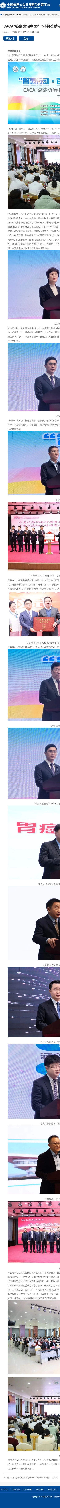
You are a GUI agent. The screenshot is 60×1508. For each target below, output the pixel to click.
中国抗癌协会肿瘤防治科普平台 (16, 14)
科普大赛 (52, 1489)
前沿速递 (40, 1489)
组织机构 (28, 1489)
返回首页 (4, 1489)
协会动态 (16, 1489)
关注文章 (10, 38)
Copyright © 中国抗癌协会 (41, 1496)
